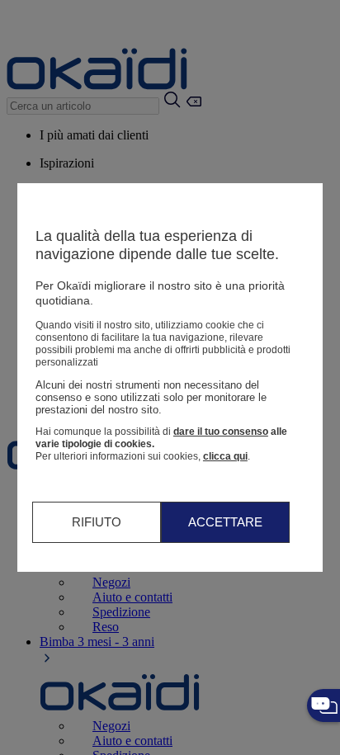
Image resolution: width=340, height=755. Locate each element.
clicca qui (225, 456)
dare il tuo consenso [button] (220, 431)
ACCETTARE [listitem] (225, 522)
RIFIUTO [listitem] (96, 522)
